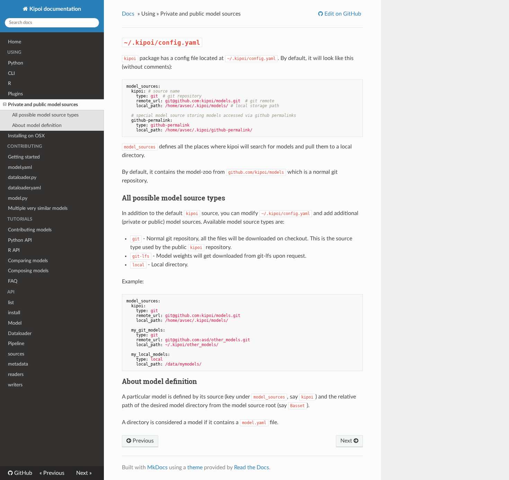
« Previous (51, 473)
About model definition (37, 125)
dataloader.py (22, 177)
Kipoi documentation (54, 9)
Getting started (24, 157)
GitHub (22, 473)
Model (14, 323)
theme (195, 467)
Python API (20, 240)
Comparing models (28, 260)
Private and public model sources (43, 104)
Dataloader (20, 333)
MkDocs (157, 467)
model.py (17, 198)
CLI (11, 73)
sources (16, 354)
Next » (84, 473)
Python (15, 63)
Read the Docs (251, 467)
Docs (128, 14)
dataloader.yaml (24, 187)
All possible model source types (45, 115)
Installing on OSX (26, 135)
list (11, 302)
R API (14, 250)
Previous (142, 441)
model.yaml (20, 167)
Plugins (15, 93)
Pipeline (16, 343)
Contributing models (30, 229)
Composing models (28, 270)
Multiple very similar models (38, 208)
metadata (18, 364)
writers (15, 384)
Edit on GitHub (342, 14)
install (14, 312)
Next (347, 441)
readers (16, 374)
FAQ (12, 281)
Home (14, 41)
